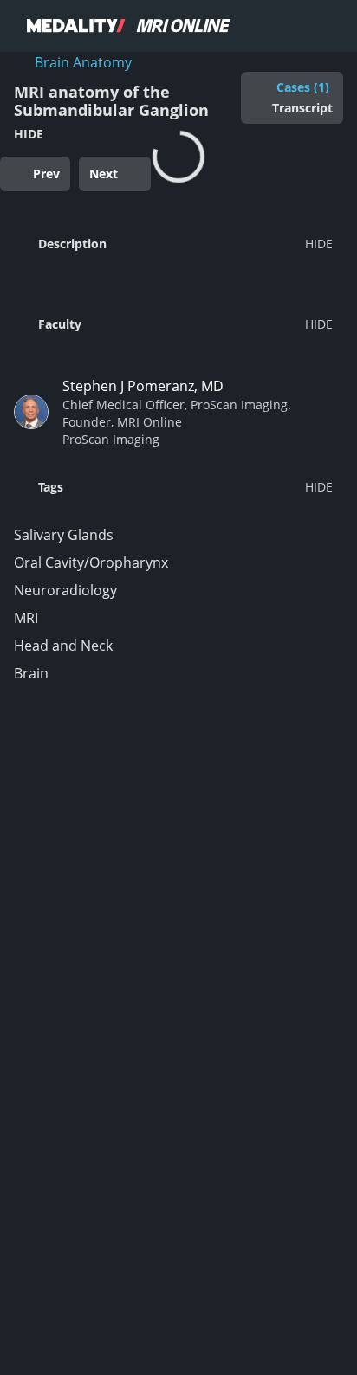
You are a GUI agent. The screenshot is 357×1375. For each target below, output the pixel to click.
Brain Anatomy (83, 62)
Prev (46, 173)
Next (103, 173)
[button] (173, 243)
